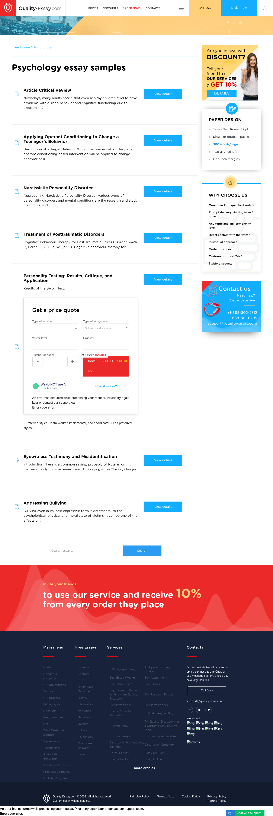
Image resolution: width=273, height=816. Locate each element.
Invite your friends (59, 584)
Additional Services (56, 765)
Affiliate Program (55, 778)
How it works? (106, 386)
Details (221, 93)
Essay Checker (119, 759)
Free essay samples (56, 772)
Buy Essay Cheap (121, 684)
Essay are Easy (154, 753)
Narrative (84, 717)
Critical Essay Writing (158, 713)
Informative (85, 704)
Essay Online (153, 759)
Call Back (205, 8)
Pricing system (53, 704)
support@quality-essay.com (232, 323)
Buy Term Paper (120, 705)
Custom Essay (119, 726)
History (82, 698)
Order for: (105, 364)
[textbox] (106, 328)
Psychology (43, 47)
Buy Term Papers (156, 705)
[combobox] (106, 328)
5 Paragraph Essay (122, 669)
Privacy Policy (217, 796)
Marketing (84, 711)
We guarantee (53, 717)
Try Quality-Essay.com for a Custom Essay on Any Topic (161, 726)
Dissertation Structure (159, 744)
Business (83, 667)
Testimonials (51, 748)
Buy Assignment (155, 677)
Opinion (83, 724)
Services (49, 691)
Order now (239, 7)
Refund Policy (217, 801)
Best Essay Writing (122, 677)
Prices (93, 8)
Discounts (110, 8)
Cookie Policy (191, 796)
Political (83, 730)
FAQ (46, 724)
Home (47, 667)
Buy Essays (152, 684)
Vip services (51, 741)
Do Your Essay (119, 753)
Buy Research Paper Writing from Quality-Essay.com (123, 694)
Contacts (153, 8)
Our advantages (54, 685)
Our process (51, 698)
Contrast (83, 674)
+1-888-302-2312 (242, 312)
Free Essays (21, 47)
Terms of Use (165, 796)
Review (83, 754)
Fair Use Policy (139, 796)
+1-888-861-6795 (242, 318)
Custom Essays (119, 736)
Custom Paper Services (160, 736)
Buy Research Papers (159, 694)
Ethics (82, 680)
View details (163, 94)
